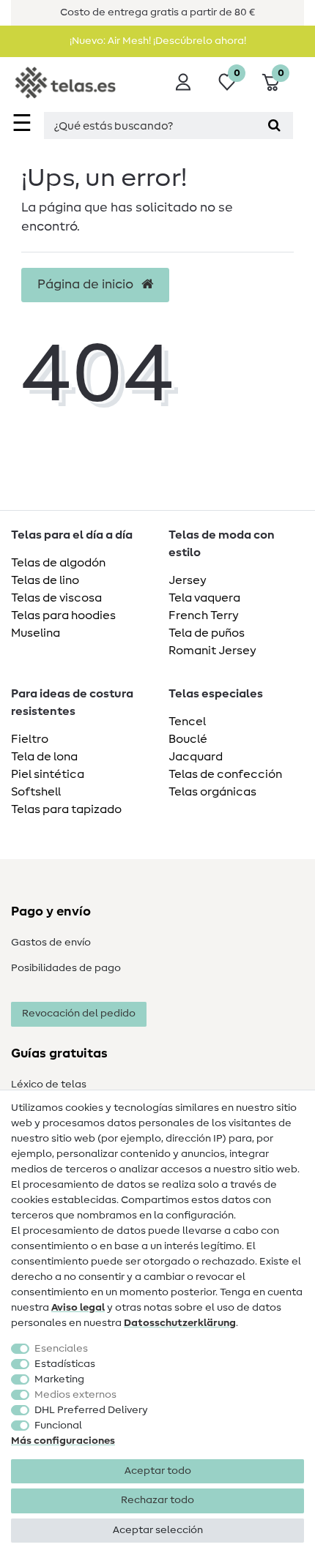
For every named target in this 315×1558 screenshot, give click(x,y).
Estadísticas (64, 1364)
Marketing (59, 1379)
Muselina (35, 633)
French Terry (203, 615)
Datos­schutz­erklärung (180, 1323)
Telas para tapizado (66, 809)
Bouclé (187, 739)
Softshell (36, 792)
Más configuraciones (63, 1441)
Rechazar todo (157, 1500)
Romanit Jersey (212, 650)
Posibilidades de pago (66, 968)
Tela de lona (44, 757)
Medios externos (75, 1395)
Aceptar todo (158, 1471)
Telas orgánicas (212, 792)
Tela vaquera (204, 598)
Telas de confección (225, 774)
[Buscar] (274, 125)
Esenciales (61, 1349)
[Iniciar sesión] (183, 82)
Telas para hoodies (63, 615)
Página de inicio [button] (86, 284)
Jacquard (195, 757)
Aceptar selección (158, 1530)
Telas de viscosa (56, 598)
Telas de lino (45, 580)
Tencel (187, 721)
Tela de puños (206, 633)
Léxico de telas (48, 1084)
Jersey (187, 580)
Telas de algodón (58, 563)
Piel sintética (47, 774)
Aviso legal (78, 1308)
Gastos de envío (51, 942)
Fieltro (29, 739)
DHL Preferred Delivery (91, 1410)
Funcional (58, 1425)
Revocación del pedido (79, 1013)
